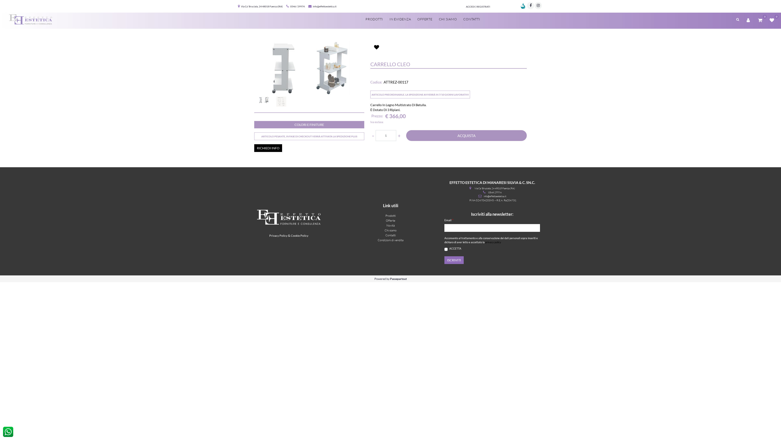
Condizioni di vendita (391, 240)
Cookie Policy (299, 235)
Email (448, 220)
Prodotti (374, 19)
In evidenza (400, 19)
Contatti (471, 19)
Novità (390, 225)
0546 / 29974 (297, 6)
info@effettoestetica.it (324, 6)
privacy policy (493, 242)
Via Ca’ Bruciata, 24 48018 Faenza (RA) (262, 6)
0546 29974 (495, 192)
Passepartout (398, 278)
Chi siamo (448, 19)
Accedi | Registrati (478, 6)
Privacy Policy (278, 235)
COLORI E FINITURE (309, 124)
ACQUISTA (466, 135)
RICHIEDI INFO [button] (268, 148)
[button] (309, 68)
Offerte (424, 19)
